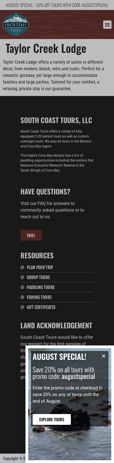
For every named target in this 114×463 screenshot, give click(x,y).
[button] (104, 356)
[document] (57, 231)
